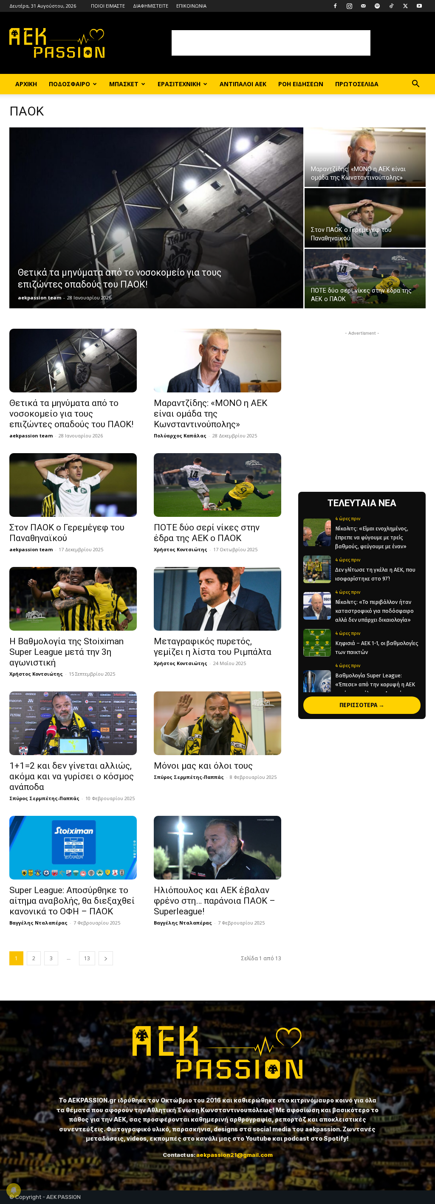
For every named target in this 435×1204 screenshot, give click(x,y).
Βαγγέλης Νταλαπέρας (38, 922)
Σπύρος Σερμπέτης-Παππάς (44, 798)
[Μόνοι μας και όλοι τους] (217, 723)
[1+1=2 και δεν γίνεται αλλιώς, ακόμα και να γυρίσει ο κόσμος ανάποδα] (73, 723)
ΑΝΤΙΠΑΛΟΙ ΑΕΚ (243, 84)
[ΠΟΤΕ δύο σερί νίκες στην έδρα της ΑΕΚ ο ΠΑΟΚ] (365, 279)
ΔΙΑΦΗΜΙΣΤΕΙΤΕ (150, 6)
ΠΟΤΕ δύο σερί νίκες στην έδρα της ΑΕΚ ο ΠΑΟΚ (207, 532)
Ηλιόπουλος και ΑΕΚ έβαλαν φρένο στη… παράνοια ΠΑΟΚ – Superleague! (214, 900)
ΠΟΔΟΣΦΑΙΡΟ (69, 84)
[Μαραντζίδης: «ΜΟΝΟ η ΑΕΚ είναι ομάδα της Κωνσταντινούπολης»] (365, 157)
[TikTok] (391, 6)
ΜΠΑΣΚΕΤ (123, 84)
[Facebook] (335, 6)
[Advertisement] (271, 43)
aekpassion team (39, 297)
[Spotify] (377, 6)
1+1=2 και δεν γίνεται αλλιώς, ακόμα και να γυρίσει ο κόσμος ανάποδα (71, 776)
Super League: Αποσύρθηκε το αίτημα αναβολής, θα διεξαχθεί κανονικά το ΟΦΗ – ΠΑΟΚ (72, 900)
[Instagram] (349, 6)
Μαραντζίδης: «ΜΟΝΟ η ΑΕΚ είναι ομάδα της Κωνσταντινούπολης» (210, 413)
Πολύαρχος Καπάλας (180, 435)
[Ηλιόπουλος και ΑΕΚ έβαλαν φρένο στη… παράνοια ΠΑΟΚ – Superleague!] (217, 848)
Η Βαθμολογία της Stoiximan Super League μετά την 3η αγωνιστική (66, 652)
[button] (415, 85)
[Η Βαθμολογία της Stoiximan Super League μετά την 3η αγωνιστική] (73, 599)
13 (87, 958)
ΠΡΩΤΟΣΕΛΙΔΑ (357, 84)
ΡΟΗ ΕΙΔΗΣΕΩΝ (300, 84)
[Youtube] (419, 6)
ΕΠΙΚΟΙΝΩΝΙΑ (191, 6)
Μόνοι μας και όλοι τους (203, 766)
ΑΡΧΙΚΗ (26, 84)
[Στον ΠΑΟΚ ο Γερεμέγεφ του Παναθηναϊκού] (365, 218)
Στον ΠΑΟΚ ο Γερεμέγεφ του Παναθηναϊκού (66, 532)
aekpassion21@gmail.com (234, 1154)
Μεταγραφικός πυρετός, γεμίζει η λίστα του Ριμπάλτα (212, 646)
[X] (405, 6)
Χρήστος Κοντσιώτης (180, 549)
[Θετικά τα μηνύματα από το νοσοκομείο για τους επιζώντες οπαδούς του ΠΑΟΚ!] (156, 223)
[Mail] (363, 6)
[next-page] (106, 958)
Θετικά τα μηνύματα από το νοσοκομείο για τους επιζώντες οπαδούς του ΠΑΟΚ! (71, 413)
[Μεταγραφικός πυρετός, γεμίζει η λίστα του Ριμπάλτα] (217, 599)
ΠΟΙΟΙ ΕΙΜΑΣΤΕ (108, 6)
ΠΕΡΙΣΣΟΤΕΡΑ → (361, 705)
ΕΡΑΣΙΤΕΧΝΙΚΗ (179, 84)
